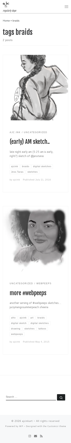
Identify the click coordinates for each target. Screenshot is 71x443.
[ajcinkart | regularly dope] (6, 4)
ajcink (16, 179)
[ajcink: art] (35, 436)
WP (21, 426)
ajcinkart (27, 421)
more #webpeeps (28, 293)
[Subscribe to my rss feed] (41, 436)
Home (6, 20)
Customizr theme (56, 426)
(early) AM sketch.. (30, 141)
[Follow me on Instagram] (29, 436)
